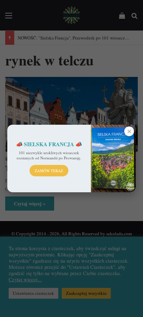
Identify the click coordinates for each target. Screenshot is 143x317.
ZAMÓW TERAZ (49, 170)
